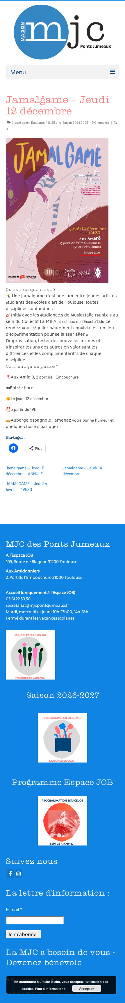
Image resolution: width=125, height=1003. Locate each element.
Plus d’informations (50, 988)
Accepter (86, 988)
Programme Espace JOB (62, 782)
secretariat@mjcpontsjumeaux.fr (37, 605)
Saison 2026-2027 (62, 695)
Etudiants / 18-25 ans (46, 123)
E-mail (14, 909)
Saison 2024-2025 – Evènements (86, 123)
